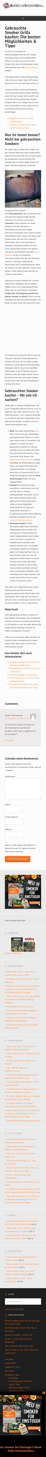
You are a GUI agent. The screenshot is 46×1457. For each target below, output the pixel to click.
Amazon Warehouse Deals (21, 520)
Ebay (37, 431)
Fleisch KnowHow (16, 1390)
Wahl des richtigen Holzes (19, 1387)
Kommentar (10, 776)
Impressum (9, 1309)
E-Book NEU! (10, 1363)
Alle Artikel (13, 1378)
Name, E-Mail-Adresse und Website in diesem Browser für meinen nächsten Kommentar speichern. (20, 848)
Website (8, 829)
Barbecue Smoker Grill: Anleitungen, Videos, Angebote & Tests (23, 7)
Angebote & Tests (12, 1367)
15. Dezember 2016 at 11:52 (17, 718)
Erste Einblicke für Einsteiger (20, 1381)
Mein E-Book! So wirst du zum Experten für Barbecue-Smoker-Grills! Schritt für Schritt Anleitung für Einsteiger (22, 989)
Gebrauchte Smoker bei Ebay (21, 459)
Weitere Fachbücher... (13, 953)
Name (8, 804)
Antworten (9, 740)
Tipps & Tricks (14, 1384)
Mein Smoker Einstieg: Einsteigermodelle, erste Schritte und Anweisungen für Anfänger (22, 999)
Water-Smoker (31, 67)
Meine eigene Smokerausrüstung (20, 1006)
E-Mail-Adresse (12, 817)
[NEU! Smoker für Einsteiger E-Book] (23, 907)
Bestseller (9, 1371)
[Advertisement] (23, 331)
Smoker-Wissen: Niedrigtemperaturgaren (23, 1120)
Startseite (9, 1359)
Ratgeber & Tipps (12, 1375)
